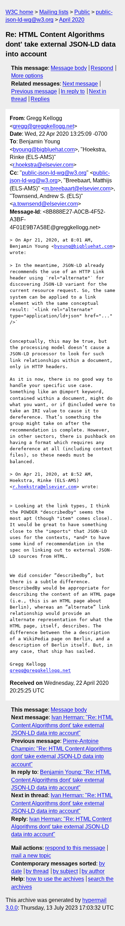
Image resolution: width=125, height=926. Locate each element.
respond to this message (75, 848)
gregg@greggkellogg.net (43, 126)
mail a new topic (31, 855)
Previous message (34, 91)
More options (27, 76)
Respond (102, 68)
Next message (80, 84)
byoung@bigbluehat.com (44, 149)
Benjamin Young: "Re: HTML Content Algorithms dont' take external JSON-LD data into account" (61, 780)
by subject (65, 871)
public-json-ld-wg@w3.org (54, 173)
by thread (37, 871)
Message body (69, 68)
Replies (40, 99)
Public (82, 12)
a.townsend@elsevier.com (45, 204)
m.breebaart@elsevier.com (77, 188)
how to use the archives (55, 879)
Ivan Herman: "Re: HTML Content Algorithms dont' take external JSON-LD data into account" (62, 725)
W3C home (19, 12)
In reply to (73, 91)
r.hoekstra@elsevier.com (43, 165)
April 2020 (71, 20)
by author (93, 871)
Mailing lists (53, 12)
